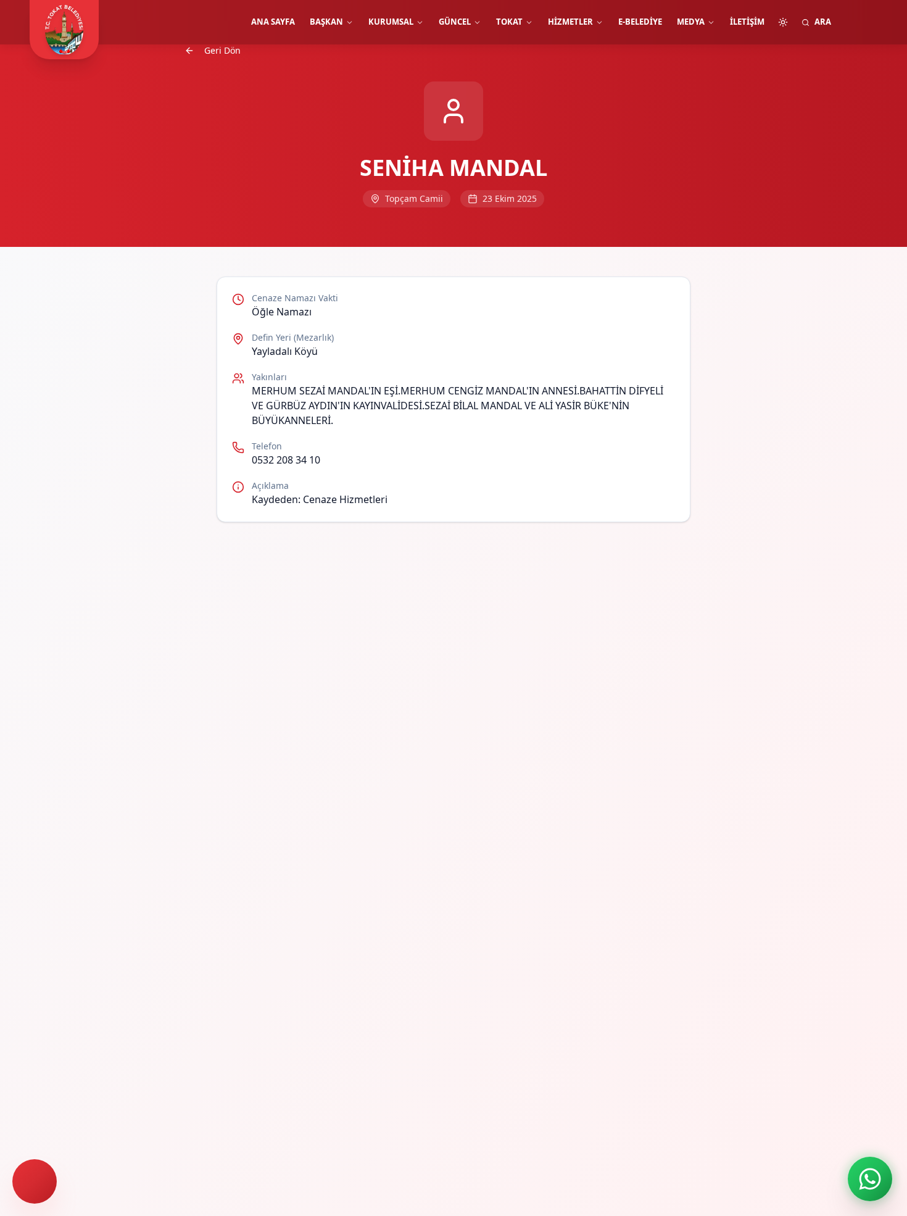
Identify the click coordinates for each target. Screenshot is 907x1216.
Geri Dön (222, 50)
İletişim (747, 21)
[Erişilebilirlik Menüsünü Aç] (34, 1181)
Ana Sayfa (273, 21)
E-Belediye (640, 21)
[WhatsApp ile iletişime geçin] (870, 1179)
